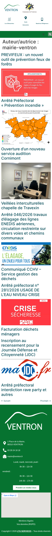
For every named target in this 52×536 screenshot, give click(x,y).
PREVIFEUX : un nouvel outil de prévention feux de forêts (25, 59)
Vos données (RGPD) (26, 524)
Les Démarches (9, 23)
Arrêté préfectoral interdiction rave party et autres (23, 390)
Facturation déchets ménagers (19, 331)
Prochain (45, 401)
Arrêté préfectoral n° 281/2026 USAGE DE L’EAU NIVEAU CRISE (20, 290)
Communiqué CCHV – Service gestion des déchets (21, 274)
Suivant (5, 401)
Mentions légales (26, 521)
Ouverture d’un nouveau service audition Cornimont (23, 154)
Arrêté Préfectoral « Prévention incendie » (22, 103)
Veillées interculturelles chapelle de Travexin (22, 205)
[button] (43, 34)
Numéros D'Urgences (42, 23)
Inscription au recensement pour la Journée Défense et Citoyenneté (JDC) (20, 347)
